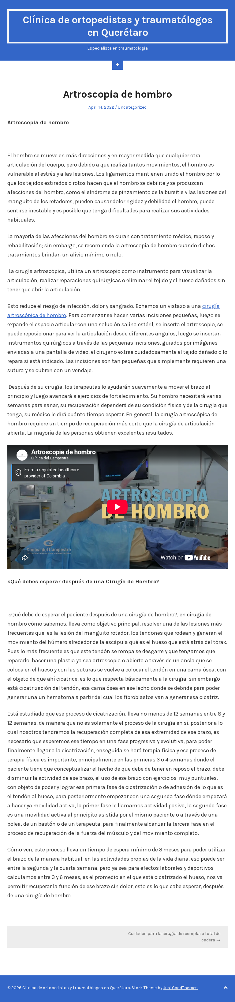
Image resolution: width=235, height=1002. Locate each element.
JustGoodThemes (180, 987)
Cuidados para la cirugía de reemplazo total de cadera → (174, 937)
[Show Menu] (117, 65)
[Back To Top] (225, 988)
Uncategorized (132, 107)
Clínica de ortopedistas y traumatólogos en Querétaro (117, 26)
